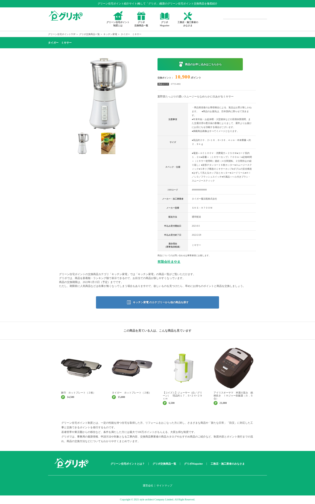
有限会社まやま (169, 261)
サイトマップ (164, 485)
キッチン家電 (110, 34)
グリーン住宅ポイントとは (117, 24)
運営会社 (148, 485)
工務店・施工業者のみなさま (228, 463)
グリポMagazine (164, 24)
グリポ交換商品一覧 (141, 24)
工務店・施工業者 (188, 24)
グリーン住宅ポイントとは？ (128, 463)
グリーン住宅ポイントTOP (61, 34)
